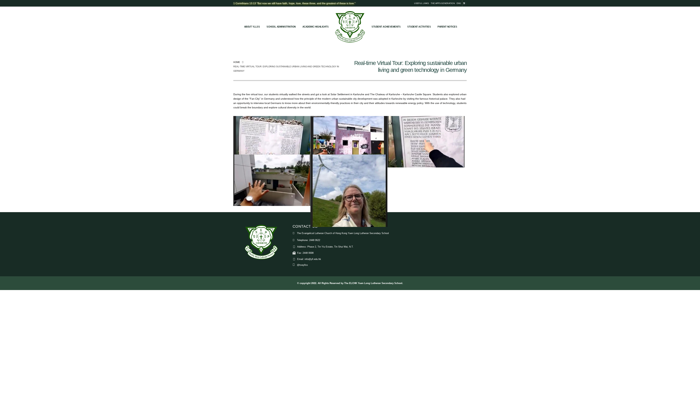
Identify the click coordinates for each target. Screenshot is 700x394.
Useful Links (421, 3)
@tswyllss (302, 265)
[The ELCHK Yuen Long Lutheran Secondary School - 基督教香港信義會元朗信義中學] (350, 26)
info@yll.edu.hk (313, 259)
